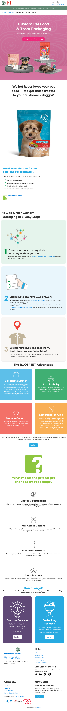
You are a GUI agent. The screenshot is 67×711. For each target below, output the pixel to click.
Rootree (38, 707)
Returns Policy (39, 658)
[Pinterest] (50, 674)
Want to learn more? (15, 195)
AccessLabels (19, 696)
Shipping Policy (39, 655)
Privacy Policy (39, 660)
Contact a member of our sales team (43, 257)
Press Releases (8, 690)
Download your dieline (38, 300)
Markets (11, 12)
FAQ (36, 653)
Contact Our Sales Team (33, 39)
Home (4, 12)
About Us (7, 688)
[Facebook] (45, 674)
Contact (6, 685)
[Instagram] (36, 674)
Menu (63, 4)
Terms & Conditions (41, 663)
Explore (33, 445)
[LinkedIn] (40, 674)
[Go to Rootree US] (9, 3)
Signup (39, 696)
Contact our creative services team (21, 307)
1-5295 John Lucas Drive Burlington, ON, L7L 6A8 (11, 658)
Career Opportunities (11, 693)
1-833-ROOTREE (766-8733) (13, 654)
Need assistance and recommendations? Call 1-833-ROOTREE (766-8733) (33, 8)
